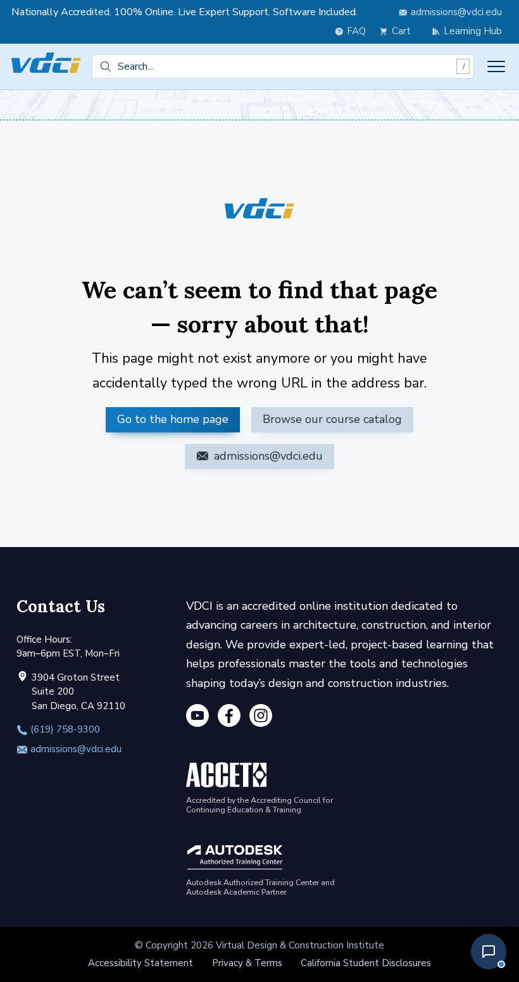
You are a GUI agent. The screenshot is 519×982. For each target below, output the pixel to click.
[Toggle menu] (496, 66)
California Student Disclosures (366, 963)
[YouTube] (197, 718)
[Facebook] (229, 718)
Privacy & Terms (247, 963)
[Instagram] (260, 718)
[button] (488, 951)
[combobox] (282, 66)
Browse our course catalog (332, 419)
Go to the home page (172, 419)
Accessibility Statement (140, 963)
